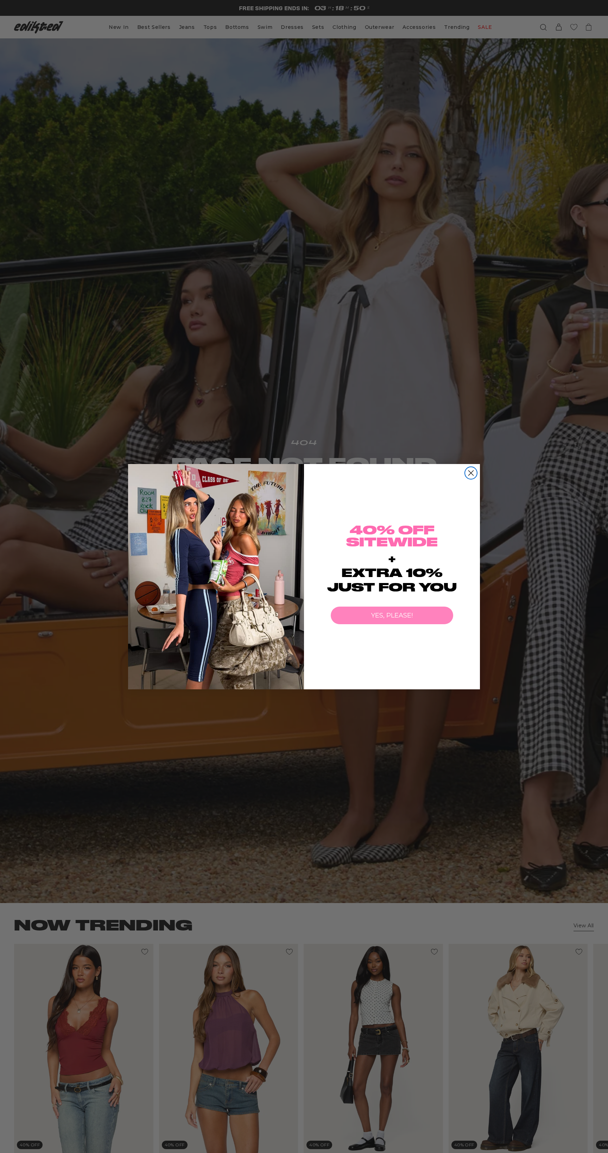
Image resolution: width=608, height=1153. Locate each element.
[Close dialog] (471, 473)
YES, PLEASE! (392, 615)
